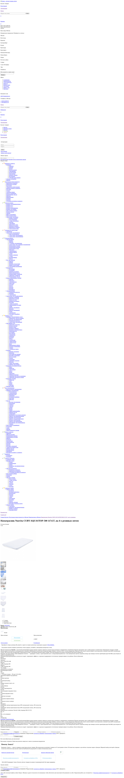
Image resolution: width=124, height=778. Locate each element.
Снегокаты (12, 506)
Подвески (8, 439)
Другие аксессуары (14, 228)
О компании (6, 79)
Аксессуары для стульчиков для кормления (19, 244)
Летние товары (10, 489)
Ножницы (11, 336)
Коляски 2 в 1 (9, 205)
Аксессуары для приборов (15, 322)
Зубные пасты (12, 342)
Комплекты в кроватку (12, 183)
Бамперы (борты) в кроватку (13, 188)
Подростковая (12, 172)
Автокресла (9, 231)
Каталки (11, 288)
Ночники (11, 293)
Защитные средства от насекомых (17, 376)
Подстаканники (13, 219)
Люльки (8, 213)
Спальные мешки (10, 192)
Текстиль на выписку (11, 468)
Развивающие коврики (11, 435)
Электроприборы (10, 291)
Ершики (11, 424)
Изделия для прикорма (14, 402)
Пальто (11, 462)
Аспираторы (12, 340)
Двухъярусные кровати (14, 177)
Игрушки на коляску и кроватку (14, 452)
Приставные (12, 173)
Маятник (11, 166)
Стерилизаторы (13, 393)
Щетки (11, 338)
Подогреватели (13, 391)
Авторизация (4, 8)
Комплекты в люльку (11, 184)
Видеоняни (12, 269)
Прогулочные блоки (11, 215)
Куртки (11, 467)
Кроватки (8, 164)
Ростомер (11, 302)
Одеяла (8, 190)
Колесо (11, 168)
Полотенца (12, 359)
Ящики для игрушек (14, 265)
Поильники (12, 403)
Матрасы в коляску (14, 226)
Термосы (11, 404)
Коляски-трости (10, 211)
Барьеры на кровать (14, 271)
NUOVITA (7, 625)
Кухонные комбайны (14, 397)
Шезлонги (11, 249)
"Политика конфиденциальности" (101, 772)
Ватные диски (12, 327)
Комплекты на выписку (15, 471)
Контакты (5, 88)
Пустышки (11, 332)
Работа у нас (6, 87)
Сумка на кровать (13, 303)
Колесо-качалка (13, 170)
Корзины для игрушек (14, 264)
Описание (3, 719)
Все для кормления (9, 388)
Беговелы (11, 490)
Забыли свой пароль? (6, 153)
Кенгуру (11, 481)
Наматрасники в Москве (35, 517)
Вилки (10, 408)
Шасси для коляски (11, 214)
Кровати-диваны (13, 175)
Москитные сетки (13, 224)
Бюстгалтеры (12, 478)
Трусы (10, 485)
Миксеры (11, 399)
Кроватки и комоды (10, 163)
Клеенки (8, 199)
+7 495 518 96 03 (5, 101)
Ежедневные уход (10, 323)
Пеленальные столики (14, 245)
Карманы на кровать (14, 301)
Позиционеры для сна (11, 194)
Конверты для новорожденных (16, 466)
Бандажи (11, 486)
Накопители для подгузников (16, 318)
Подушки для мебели (14, 314)
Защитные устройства (14, 275)
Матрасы (8, 196)
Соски (7, 427)
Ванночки (11, 353)
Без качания (12, 176)
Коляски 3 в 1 (9, 206)
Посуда (8, 400)
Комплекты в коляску (14, 227)
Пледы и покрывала (11, 193)
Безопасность (9, 267)
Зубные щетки (12, 341)
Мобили (8, 438)
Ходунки (11, 284)
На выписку (9, 455)
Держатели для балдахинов (13, 187)
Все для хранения (10, 260)
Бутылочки (9, 426)
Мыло (10, 367)
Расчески (11, 337)
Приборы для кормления (12, 390)
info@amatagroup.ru (5, 96)
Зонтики (11, 222)
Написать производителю (8, 752)
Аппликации (12, 312)
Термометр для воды (14, 360)
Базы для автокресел (14, 234)
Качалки (11, 287)
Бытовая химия (10, 386)
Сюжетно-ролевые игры (12, 447)
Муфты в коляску (13, 218)
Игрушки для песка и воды (15, 503)
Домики (11, 495)
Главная (2, 517)
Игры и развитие (9, 432)
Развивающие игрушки (12, 437)
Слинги (11, 482)
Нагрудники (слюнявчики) (12, 425)
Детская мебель (10, 239)
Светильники (12, 294)
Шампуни (11, 368)
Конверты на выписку (14, 469)
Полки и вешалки (13, 254)
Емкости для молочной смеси (16, 418)
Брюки (10, 464)
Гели (10, 381)
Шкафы (11, 240)
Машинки (8, 433)
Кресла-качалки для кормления (13, 389)
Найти (27, 13)
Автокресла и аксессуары (11, 230)
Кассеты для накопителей (15, 319)
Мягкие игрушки (10, 434)
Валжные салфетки (14, 328)
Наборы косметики (14, 374)
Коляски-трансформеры (12, 208)
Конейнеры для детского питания (17, 415)
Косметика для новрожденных (13, 365)
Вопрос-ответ (6, 85)
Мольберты (12, 289)
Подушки (8, 189)
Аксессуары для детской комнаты (14, 296)
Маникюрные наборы (14, 345)
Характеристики (10, 719)
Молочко (11, 385)
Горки (10, 497)
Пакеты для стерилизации (15, 421)
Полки (10, 311)
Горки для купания (13, 363)
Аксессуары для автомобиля (16, 236)
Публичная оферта (47, 758)
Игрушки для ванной (14, 355)
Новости (5, 83)
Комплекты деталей (14, 298)
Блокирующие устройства (15, 274)
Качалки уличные (13, 502)
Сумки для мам (13, 480)
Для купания (12, 369)
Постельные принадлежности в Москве (18, 517)
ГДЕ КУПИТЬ (50, 645)
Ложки (11, 407)
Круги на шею (12, 356)
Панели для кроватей (14, 310)
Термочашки (12, 413)
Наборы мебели (13, 252)
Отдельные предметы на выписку (17, 472)
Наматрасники (9, 197)
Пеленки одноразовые (14, 346)
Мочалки (11, 362)
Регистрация (4, 6)
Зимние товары (10, 504)
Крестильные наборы (11, 473)
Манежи (11, 242)
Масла (10, 371)
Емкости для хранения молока (16, 416)
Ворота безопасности (14, 273)
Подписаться (25, 752)
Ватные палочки (13, 326)
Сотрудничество (7, 82)
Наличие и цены (7, 128)
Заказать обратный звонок (47, 752)
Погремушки (9, 441)
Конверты (7, 454)
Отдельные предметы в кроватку (14, 201)
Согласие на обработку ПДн (31, 758)
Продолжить (4, 776)
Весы (10, 344)
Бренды (5, 127)
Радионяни (12, 270)
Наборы (8, 429)
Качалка (11, 167)
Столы (10, 253)
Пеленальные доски (14, 248)
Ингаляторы (12, 333)
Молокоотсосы (12, 394)
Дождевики (12, 223)
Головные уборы (10, 459)
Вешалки (11, 309)
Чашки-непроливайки (14, 411)
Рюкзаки (11, 484)
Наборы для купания (14, 364)
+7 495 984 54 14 (5, 102)
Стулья (11, 256)
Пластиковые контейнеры (15, 266)
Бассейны (11, 499)
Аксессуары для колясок (12, 217)
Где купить (6, 86)
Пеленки (8, 198)
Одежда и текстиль (9, 458)
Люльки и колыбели (11, 179)
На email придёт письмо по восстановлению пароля (13, 159)
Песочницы (12, 498)
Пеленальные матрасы (14, 247)
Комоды (8, 180)
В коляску (8, 456)
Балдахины (9, 185)
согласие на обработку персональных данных (45, 733)
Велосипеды (12, 493)
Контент (5, 130)
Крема (10, 372)
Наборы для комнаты (14, 307)
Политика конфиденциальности (11, 758)
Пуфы (10, 306)
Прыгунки (11, 283)
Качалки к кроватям (14, 297)
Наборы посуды (13, 412)
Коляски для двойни (11, 209)
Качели (11, 285)
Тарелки (11, 406)
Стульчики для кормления (15, 243)
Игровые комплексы (14, 492)
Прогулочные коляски (11, 210)
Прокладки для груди (14, 324)
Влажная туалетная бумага (15, 329)
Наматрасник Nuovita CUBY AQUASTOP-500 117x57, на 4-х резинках (58, 517)
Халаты (11, 358)
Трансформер (12, 171)
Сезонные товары (9, 488)
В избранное (37, 642)
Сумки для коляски (14, 220)
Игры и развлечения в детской (13, 278)
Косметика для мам (11, 378)
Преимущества (7, 81)
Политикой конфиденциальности (11, 733)
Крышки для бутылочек (15, 417)
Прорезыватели (13, 331)
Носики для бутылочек (14, 420)
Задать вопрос (4, 642)
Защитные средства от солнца (16, 377)
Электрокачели (13, 251)
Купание (8, 350)
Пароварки (12, 395)
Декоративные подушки (15, 305)
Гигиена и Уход (9, 315)
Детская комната (9, 238)
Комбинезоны (12, 463)
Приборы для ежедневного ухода (14, 317)
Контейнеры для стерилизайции (17, 422)
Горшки (11, 347)
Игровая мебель (13, 257)
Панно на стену (13, 300)
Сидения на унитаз (14, 349)
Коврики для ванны (14, 351)
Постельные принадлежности (12, 181)
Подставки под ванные (15, 354)
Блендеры (11, 398)
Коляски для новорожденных (13, 204)
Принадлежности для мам (12, 430)
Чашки (10, 409)
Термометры (12, 335)
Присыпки (11, 373)
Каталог (7, 517)
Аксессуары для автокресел (13, 232)
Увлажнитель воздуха (14, 292)
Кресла (11, 258)
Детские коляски (9, 202)
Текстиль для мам (10, 477)
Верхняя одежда (10, 460)
